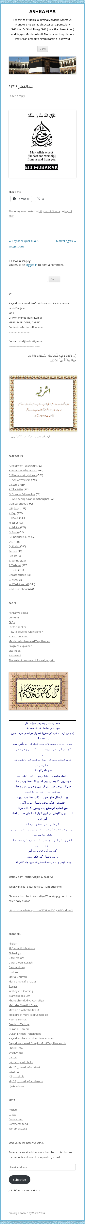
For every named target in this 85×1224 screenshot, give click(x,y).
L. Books (14, 518)
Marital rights (66, 241)
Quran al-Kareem (19, 1029)
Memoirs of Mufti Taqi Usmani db (28, 1014)
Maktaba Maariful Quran (23, 1005)
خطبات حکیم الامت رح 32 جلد (24, 1067)
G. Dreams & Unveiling (22, 494)
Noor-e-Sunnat (17, 1019)
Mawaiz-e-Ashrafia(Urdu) (24, 1010)
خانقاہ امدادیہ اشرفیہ (21, 1062)
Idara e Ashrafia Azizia (22, 981)
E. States (14, 484)
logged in (31, 265)
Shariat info (16, 1048)
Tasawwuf (15, 655)
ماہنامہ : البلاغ (16, 1076)
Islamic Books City (19, 996)
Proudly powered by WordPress (27, 1213)
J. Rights (43, 211)
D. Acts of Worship (19, 480)
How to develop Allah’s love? (26, 631)
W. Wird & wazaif (19, 584)
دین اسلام (14, 1071)
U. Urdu (13, 570)
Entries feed (16, 1119)
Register (14, 1109)
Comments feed (18, 1124)
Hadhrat (14, 972)
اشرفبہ (13, 1057)
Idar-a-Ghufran (18, 977)
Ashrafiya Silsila (18, 612)
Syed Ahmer (16, 1052)
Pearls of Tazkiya (19, 1024)
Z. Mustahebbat (18, 589)
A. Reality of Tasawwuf (22, 465)
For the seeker (17, 627)
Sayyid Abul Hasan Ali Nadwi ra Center (32, 1038)
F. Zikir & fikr (16, 489)
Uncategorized (17, 575)
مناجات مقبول (16, 1086)
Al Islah (13, 943)
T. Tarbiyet (15, 565)
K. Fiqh (12, 513)
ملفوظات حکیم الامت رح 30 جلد (26, 1081)
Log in (12, 1114)
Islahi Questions (18, 636)
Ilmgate (13, 986)
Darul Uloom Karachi (21, 962)
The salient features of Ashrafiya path (32, 660)
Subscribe (19, 1180)
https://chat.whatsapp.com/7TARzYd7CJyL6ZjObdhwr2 (41, 910)
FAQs (12, 622)
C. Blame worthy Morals (23, 475)
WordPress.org (18, 1128)
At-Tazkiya (15, 953)
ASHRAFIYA (42, 11)
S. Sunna (54, 211)
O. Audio (14, 532)
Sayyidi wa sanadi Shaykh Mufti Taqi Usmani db (37, 1043)
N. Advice (14, 527)
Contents (14, 617)
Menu (43, 48)
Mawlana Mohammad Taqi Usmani (29, 641)
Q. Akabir (14, 546)
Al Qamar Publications (22, 948)
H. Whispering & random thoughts (29, 499)
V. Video (13, 579)
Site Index (15, 650)
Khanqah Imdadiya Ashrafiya (26, 1000)
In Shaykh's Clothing (21, 991)
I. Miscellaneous (18, 503)
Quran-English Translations (25, 1033)
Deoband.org (17, 967)
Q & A (12, 541)
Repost (13, 551)
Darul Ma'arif (16, 958)
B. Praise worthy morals (23, 470)
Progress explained (20, 646)
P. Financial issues (19, 537)
